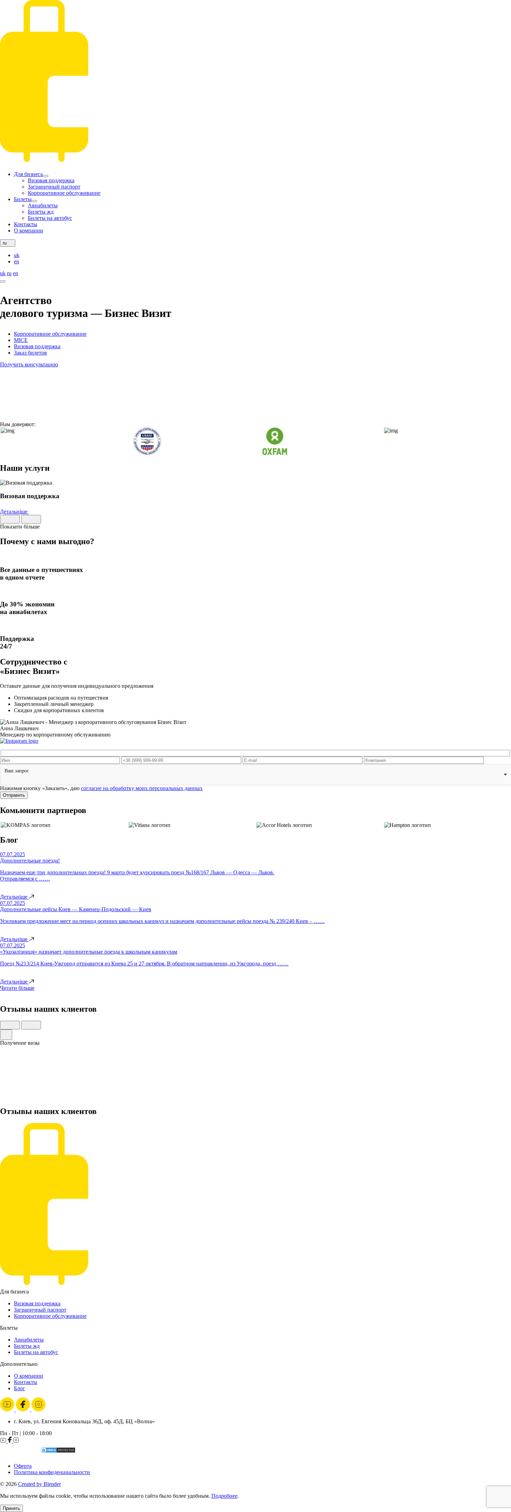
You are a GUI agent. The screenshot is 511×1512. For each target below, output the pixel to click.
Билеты (23, 199)
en (16, 261)
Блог (19, 1388)
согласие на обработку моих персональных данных (142, 788)
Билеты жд (41, 212)
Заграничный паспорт (54, 187)
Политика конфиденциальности (52, 1472)
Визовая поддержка (51, 180)
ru (9, 273)
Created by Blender (39, 1484)
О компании (28, 230)
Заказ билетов (30, 353)
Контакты (25, 224)
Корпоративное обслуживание (64, 193)
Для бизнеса (28, 174)
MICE (21, 340)
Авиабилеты (43, 205)
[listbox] (255, 774)
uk (16, 255)
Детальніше (14, 512)
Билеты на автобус (50, 218)
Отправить (14, 795)
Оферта (23, 1466)
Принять (11, 1508)
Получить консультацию (29, 364)
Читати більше (17, 988)
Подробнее (224, 1496)
